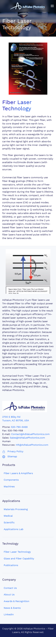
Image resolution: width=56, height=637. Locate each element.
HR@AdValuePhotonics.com (32, 444)
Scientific (9, 522)
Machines (9, 486)
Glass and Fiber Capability (19, 558)
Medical (8, 515)
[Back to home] (28, 6)
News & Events (12, 607)
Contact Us (10, 588)
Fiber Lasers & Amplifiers (18, 473)
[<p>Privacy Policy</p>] (3, 451)
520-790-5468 (19, 427)
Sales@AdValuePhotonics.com (27, 437)
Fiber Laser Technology (17, 551)
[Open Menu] (52, 6)
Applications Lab (13, 529)
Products (8, 465)
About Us (9, 594)
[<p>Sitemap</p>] (3, 456)
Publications (11, 565)
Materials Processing (16, 509)
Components (11, 479)
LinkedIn (9, 614)
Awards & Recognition (16, 601)
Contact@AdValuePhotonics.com (30, 434)
